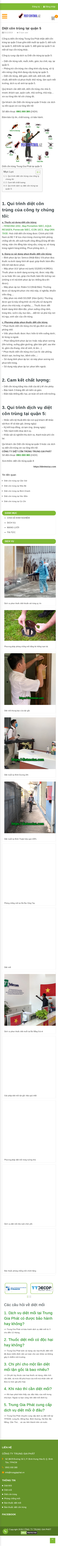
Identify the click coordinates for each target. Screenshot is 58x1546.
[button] (27, 1295)
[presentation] (6, 1289)
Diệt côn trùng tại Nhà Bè (15, 486)
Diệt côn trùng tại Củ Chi (15, 501)
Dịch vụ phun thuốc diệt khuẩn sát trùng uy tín (22, 603)
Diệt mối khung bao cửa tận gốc (17, 711)
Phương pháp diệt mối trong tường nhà (20, 1160)
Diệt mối (7, 967)
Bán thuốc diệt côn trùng (15, 1507)
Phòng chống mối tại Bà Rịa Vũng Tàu (19, 903)
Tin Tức (11, 532)
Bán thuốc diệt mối (12, 1503)
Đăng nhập (50, 6)
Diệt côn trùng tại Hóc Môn (16, 496)
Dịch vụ (11, 523)
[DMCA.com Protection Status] (29, 1532)
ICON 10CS (37, 230)
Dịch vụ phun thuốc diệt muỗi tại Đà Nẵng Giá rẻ (23, 1031)
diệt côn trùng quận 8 (23, 461)
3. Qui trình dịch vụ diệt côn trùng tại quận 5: (22, 187)
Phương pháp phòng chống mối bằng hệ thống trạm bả (26, 647)
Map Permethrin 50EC (33, 226)
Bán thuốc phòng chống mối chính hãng (20, 1271)
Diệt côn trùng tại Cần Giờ (15, 481)
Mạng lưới (13, 527)
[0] (53, 18)
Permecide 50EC (21, 230)
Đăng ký (36, 6)
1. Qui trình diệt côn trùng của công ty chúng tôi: (22, 177)
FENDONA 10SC (12, 226)
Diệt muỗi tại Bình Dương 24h (16, 775)
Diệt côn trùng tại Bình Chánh (17, 491)
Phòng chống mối (12, 1498)
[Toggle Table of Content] (37, 172)
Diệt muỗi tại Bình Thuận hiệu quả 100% (20, 839)
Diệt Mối (8, 1485)
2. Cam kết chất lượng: (16, 182)
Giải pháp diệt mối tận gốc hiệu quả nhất (20, 1096)
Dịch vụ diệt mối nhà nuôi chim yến (18, 1224)
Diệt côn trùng (10, 1494)
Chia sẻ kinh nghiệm (18, 518)
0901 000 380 (23, 111)
